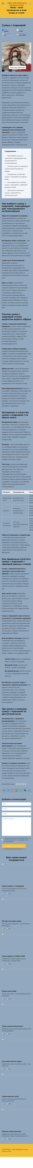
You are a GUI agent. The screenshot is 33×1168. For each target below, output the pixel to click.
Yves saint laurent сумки (11, 1061)
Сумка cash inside (9, 991)
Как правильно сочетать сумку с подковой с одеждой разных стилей (16, 184)
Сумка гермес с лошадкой (13, 886)
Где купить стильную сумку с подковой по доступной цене (14, 193)
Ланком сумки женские (11, 1131)
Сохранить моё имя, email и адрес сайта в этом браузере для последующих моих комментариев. (17, 839)
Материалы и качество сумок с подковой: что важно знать (16, 176)
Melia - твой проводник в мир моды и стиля (16, 10)
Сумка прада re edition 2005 (13, 956)
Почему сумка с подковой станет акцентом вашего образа (16, 168)
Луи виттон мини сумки (11, 921)
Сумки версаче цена (10, 1096)
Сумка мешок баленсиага (12, 1026)
